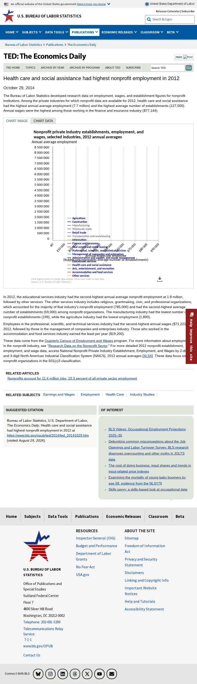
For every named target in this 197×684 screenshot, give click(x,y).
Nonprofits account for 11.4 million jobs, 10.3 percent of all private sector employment (72, 378)
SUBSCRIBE (133, 67)
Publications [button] (83, 32)
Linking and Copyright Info (147, 580)
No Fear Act (85, 566)
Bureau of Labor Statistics (23, 44)
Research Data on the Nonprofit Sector (78, 346)
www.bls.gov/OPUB (38, 646)
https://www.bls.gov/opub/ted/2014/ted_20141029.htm (48, 435)
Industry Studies (142, 394)
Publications (54, 44)
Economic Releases (123, 516)
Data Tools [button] (55, 32)
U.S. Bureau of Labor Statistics (49, 16)
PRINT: (179, 57)
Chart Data (43, 121)
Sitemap (132, 538)
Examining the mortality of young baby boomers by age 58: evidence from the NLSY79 (147, 480)
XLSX (147, 356)
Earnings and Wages (59, 394)
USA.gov (82, 574)
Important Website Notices (141, 590)
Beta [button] (171, 32)
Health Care (115, 394)
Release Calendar (168, 11)
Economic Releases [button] (118, 32)
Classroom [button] (150, 32)
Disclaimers (134, 572)
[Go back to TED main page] (88, 57)
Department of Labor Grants (93, 556)
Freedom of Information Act (145, 548)
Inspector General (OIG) (95, 538)
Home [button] (10, 32)
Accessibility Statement (144, 609)
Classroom (158, 516)
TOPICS (30, 67)
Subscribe (188, 11)
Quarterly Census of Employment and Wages (79, 341)
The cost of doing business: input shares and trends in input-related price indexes (150, 468)
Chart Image (17, 121)
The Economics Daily (82, 44)
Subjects (32, 516)
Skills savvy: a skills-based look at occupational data (148, 489)
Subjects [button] (30, 32)
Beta (180, 516)
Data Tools (58, 516)
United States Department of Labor (172, 4)
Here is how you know (91, 4)
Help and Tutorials (140, 601)
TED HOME (13, 67)
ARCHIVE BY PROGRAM (85, 67)
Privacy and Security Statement (141, 562)
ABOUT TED (112, 67)
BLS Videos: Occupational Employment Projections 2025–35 (147, 432)
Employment (90, 394)
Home (11, 516)
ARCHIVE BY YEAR (52, 67)
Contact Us (31, 655)
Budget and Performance (96, 545)
